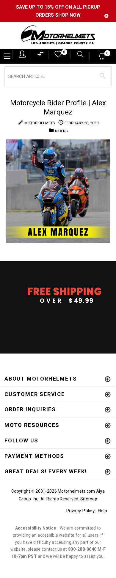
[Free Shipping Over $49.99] (58, 295)
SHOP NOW (68, 15)
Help (102, 510)
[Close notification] (106, 16)
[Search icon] (77, 55)
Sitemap (88, 499)
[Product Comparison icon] (40, 55)
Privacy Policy (80, 510)
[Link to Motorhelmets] (58, 35)
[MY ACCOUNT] (22, 54)
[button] (101, 57)
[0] (56, 56)
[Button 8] (102, 76)
